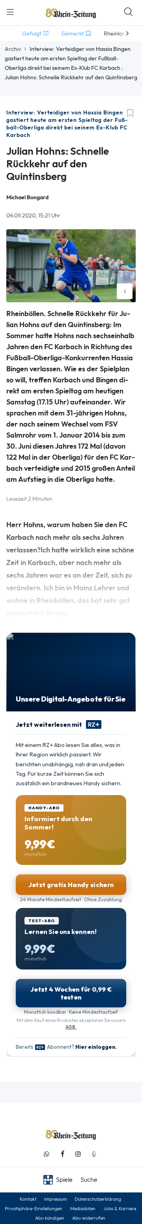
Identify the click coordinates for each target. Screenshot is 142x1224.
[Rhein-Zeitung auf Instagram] (78, 1154)
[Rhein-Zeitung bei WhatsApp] (46, 1154)
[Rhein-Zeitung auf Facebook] (62, 1154)
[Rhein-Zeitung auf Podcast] (94, 1154)
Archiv (13, 48)
